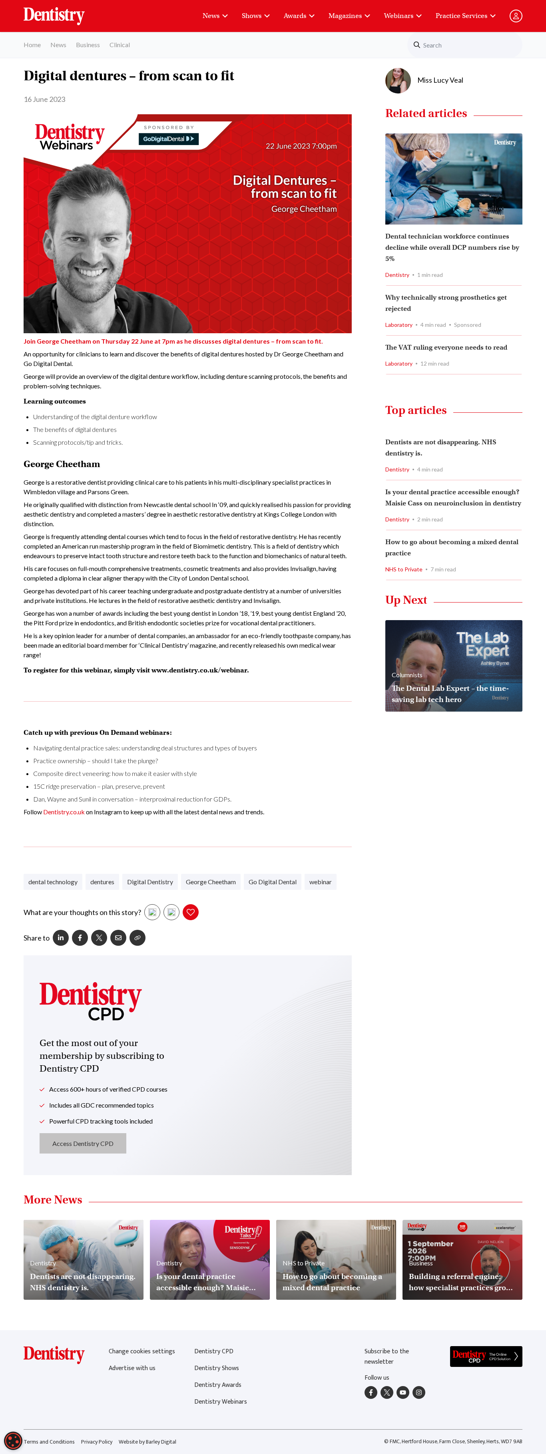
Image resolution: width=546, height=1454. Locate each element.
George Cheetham (211, 881)
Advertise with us (132, 1368)
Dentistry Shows (216, 1368)
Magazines (345, 16)
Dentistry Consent (64, 12)
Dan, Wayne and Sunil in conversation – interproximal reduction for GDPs (131, 799)
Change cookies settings (142, 1351)
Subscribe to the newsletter (387, 1356)
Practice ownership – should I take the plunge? (95, 760)
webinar (320, 881)
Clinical (120, 44)
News (211, 16)
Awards (295, 16)
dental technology (53, 881)
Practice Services (461, 16)
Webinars (398, 16)
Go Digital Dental (273, 881)
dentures (102, 881)
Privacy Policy (96, 1441)
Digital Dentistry (150, 881)
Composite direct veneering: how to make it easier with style (115, 773)
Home (32, 44)
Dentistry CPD (213, 1351)
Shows (251, 16)
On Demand (119, 732)
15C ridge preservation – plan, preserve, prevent (99, 786)
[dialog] (13, 1441)
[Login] (516, 16)
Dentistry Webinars (220, 1401)
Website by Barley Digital (147, 1441)
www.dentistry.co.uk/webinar (199, 670)
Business (88, 44)
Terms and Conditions (49, 1441)
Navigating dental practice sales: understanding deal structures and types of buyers (145, 748)
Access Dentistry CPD (83, 1143)
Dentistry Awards (217, 1385)
